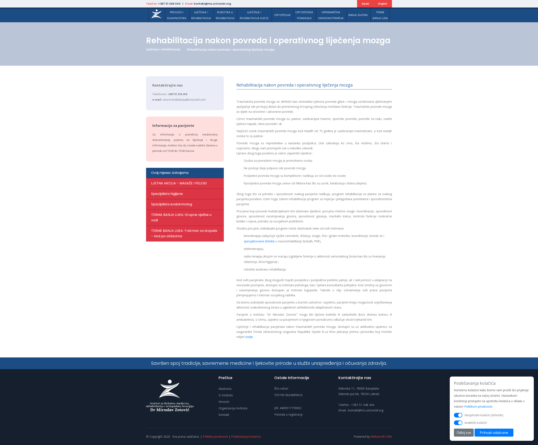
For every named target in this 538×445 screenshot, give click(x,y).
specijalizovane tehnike (259, 241)
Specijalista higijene (167, 193)
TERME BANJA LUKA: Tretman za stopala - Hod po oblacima (184, 233)
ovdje (249, 337)
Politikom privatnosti (478, 406)
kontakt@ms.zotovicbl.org (365, 410)
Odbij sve (464, 432)
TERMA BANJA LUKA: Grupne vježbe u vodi (181, 217)
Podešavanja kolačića (246, 436)
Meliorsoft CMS (381, 436)
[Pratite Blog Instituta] (351, 4)
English (382, 3)
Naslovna (225, 389)
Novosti (224, 402)
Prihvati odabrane (494, 432)
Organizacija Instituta (233, 408)
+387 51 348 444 (362, 405)
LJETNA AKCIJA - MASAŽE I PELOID (179, 183)
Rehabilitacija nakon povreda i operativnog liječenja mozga (230, 49)
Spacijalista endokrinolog (171, 204)
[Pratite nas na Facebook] (333, 4)
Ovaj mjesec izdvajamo (170, 172)
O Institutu (226, 395)
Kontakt (224, 415)
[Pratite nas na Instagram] (339, 4)
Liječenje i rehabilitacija (163, 49)
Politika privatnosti (215, 436)
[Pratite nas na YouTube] (345, 4)
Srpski (365, 3)
